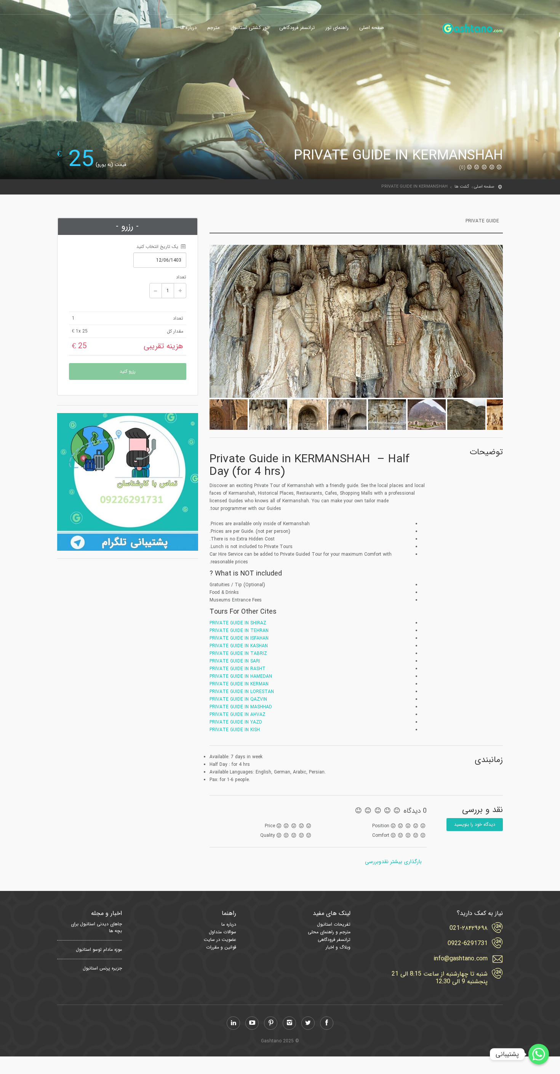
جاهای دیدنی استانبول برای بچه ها (96, 927)
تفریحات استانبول (333, 924)
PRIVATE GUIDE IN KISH (235, 729)
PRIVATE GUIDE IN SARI (235, 661)
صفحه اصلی (371, 28)
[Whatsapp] (538, 1054)
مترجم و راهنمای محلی (329, 932)
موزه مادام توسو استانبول (99, 949)
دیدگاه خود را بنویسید (474, 824)
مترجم (213, 28)
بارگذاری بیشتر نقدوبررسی (393, 861)
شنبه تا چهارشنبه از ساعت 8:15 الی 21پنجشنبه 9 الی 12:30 (440, 978)
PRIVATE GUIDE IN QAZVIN (238, 699)
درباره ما (188, 28)
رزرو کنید (128, 371)
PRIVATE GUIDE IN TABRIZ (238, 653)
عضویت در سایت (220, 939)
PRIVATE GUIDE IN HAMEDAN (241, 676)
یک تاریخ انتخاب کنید (158, 246)
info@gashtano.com (461, 959)
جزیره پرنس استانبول (102, 968)
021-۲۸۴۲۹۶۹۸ (469, 928)
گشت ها (461, 186)
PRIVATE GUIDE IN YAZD (236, 722)
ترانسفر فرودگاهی (297, 28)
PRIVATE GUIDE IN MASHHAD (241, 707)
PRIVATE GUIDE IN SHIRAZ (238, 623)
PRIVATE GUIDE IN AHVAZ (238, 714)
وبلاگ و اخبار (338, 947)
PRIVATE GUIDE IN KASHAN (239, 646)
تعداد (181, 277)
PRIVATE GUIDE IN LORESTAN (242, 691)
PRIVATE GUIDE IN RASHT (238, 668)
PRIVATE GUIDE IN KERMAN (239, 684)
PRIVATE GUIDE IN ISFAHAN (239, 638)
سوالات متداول (222, 932)
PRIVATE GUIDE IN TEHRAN (239, 630)
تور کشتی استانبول (249, 28)
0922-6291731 (468, 943)
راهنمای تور (337, 28)
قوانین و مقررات (221, 947)
